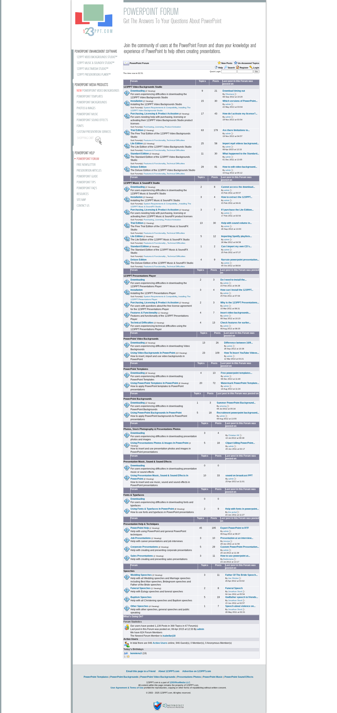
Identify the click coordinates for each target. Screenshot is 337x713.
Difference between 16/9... (238, 342)
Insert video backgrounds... (235, 312)
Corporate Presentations (144, 547)
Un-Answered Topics (248, 63)
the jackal (232, 512)
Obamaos (229, 94)
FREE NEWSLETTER (86, 165)
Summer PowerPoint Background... (236, 402)
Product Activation (173, 127)
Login (256, 67)
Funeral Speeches (140, 588)
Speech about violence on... (240, 606)
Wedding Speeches (141, 575)
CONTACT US (83, 206)
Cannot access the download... (238, 187)
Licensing (159, 127)
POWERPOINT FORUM (88, 159)
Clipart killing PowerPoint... (240, 443)
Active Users (130, 639)
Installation (136, 101)
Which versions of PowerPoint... (240, 101)
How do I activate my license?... (240, 113)
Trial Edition (136, 130)
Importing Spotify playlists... (236, 236)
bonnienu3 (136, 653)
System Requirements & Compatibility (160, 107)
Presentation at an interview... (236, 538)
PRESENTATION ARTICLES (89, 171)
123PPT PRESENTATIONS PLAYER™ (94, 75)
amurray (223, 406)
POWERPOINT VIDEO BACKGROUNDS (98, 91)
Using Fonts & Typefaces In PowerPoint (152, 509)
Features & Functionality (155, 140)
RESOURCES (83, 194)
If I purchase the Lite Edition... (237, 209)
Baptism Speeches (141, 597)
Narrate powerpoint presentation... (240, 259)
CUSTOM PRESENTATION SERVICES (94, 132)
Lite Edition (136, 143)
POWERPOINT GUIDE (87, 176)
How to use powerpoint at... (235, 555)
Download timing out (234, 90)
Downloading (137, 90)
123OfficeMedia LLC (179, 682)
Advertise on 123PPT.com (196, 671)
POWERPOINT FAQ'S (87, 188)
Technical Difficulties (176, 140)
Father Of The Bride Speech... (241, 575)
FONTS (80, 126)
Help (220, 67)
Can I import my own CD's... (236, 246)
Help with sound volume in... (236, 223)
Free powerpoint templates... (236, 373)
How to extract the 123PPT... (236, 197)
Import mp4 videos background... (241, 143)
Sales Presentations (141, 555)
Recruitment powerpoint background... (238, 412)
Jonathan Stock (235, 591)
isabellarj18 (169, 635)
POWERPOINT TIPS (86, 182)
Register (244, 67)
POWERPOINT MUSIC (87, 114)
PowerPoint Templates (135, 369)
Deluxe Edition (138, 167)
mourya (226, 541)
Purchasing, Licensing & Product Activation (154, 113)
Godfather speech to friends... (241, 597)
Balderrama (228, 559)
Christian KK (233, 435)
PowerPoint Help (139, 528)
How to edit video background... (240, 167)
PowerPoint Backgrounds (137, 399)
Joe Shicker (233, 578)
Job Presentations (140, 538)
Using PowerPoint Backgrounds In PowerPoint (156, 412)
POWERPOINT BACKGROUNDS (92, 102)
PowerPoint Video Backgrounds (141, 338)
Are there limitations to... (236, 130)
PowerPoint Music (213, 677)
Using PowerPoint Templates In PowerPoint (154, 383)
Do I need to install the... (233, 279)
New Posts (226, 63)
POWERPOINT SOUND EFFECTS (92, 120)
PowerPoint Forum (139, 63)
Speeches (129, 571)
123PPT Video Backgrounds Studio (142, 87)
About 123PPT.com (168, 671)
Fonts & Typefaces (133, 495)
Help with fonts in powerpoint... (242, 509)
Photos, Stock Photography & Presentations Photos (152, 429)
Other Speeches (139, 606)
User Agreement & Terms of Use (127, 687)
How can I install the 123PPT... (236, 290)
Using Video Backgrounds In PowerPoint (152, 353)
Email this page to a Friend (140, 671)
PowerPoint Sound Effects (238, 677)
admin (228, 104)
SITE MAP (81, 200)
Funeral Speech (234, 588)
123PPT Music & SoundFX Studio (141, 183)
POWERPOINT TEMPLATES (90, 96)
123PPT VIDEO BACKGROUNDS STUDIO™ (97, 57)
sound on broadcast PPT (239, 475)
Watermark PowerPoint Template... (240, 383)
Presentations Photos (189, 677)
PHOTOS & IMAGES (86, 108)
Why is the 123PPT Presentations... (239, 302)
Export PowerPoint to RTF (234, 528)
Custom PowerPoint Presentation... (239, 547)
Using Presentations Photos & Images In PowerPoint (159, 443)
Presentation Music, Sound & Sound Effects (147, 461)
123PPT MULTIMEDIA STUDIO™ (92, 69)
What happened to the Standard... (241, 153)
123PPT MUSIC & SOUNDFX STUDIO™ (95, 63)
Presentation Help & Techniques (141, 524)
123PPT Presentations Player (139, 276)
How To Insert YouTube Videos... (241, 353)
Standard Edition (139, 153)
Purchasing (149, 127)
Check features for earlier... (235, 322)
